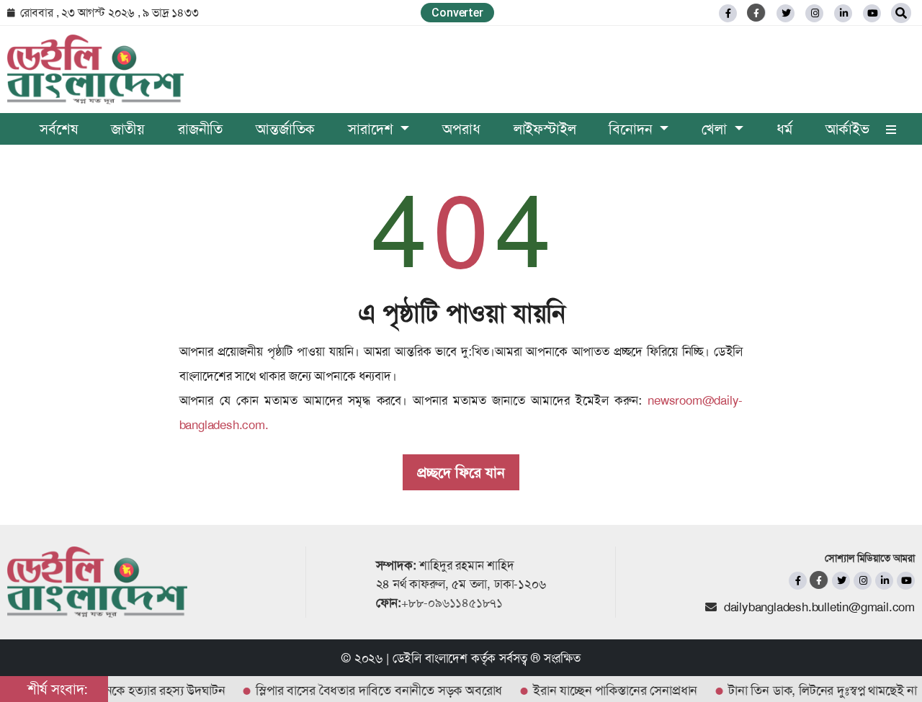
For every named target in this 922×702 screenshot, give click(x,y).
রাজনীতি (200, 129)
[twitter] (785, 13)
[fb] (728, 13)
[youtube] (906, 581)
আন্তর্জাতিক (285, 129)
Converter (457, 12)
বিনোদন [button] (632, 129)
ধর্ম (784, 129)
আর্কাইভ (847, 129)
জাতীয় (128, 129)
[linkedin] (843, 13)
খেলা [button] (716, 129)
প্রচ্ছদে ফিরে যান (461, 472)
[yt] (872, 13)
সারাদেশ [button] (372, 129)
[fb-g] (757, 13)
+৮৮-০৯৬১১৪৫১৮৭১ (452, 603)
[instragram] (814, 13)
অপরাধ (461, 129)
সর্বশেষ (58, 129)
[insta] (863, 581)
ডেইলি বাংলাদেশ (430, 658)
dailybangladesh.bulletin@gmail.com (819, 607)
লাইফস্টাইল (545, 129)
